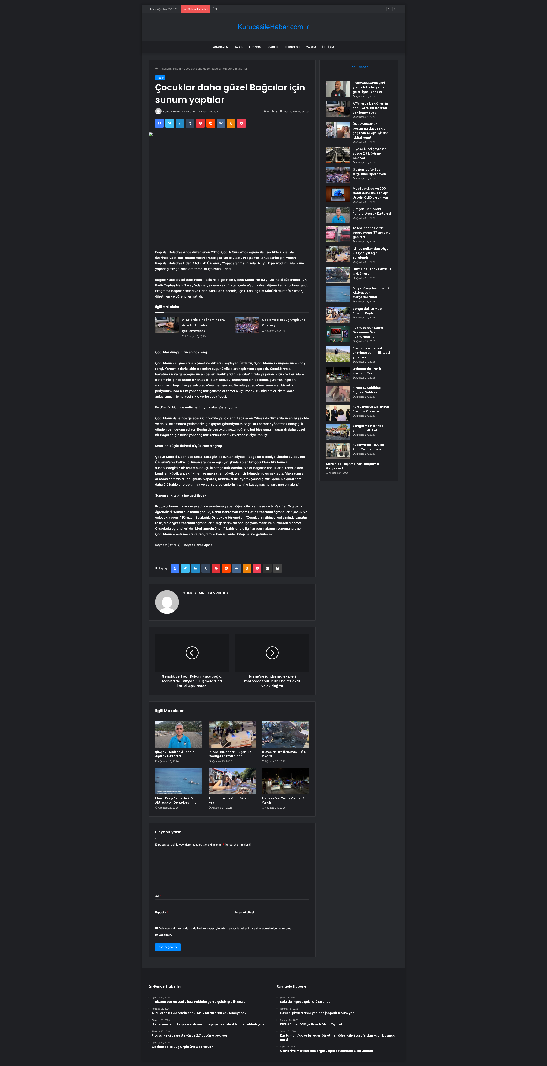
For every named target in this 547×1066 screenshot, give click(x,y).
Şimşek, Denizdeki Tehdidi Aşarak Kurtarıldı (175, 754)
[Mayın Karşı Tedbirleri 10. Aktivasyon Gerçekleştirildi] (178, 781)
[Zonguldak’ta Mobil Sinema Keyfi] (232, 781)
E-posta (161, 912)
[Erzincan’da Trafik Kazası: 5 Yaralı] (285, 781)
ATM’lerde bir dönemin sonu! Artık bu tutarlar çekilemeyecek (204, 325)
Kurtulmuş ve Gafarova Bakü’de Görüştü (371, 409)
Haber (238, 47)
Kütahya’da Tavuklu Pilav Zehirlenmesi (368, 447)
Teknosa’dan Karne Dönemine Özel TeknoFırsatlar (368, 332)
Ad (158, 896)
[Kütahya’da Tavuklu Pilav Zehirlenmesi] (338, 451)
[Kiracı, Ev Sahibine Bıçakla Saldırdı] (338, 394)
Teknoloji (292, 47)
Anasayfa (220, 47)
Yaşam (311, 47)
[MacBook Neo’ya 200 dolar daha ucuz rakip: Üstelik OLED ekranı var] (338, 194)
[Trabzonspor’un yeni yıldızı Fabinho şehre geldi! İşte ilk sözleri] (338, 89)
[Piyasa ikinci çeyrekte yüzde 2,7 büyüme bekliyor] (338, 155)
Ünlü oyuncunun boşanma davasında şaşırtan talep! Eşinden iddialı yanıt (260, 9)
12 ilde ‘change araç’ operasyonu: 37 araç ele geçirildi (372, 232)
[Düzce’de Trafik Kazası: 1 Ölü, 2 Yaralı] (285, 734)
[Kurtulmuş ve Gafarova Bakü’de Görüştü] (338, 413)
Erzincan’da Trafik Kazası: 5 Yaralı (283, 800)
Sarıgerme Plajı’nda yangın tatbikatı (368, 428)
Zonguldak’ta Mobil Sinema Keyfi (230, 800)
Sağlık (273, 47)
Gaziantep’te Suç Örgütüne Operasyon (369, 171)
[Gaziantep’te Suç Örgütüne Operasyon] (247, 325)
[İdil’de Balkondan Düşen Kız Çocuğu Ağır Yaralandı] (232, 734)
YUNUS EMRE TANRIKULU (179, 111)
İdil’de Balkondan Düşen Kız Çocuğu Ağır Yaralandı (230, 754)
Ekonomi (255, 47)
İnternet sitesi (244, 912)
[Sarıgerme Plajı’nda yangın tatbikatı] (338, 432)
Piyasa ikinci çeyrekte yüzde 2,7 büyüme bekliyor (370, 153)
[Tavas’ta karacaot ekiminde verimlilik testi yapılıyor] (338, 354)
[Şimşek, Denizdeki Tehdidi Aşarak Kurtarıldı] (178, 734)
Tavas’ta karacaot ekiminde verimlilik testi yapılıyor (371, 352)
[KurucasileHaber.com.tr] (273, 27)
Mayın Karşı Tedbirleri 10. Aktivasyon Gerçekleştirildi (176, 800)
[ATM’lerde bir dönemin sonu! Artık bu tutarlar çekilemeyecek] (167, 325)
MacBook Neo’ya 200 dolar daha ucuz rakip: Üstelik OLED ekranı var (370, 193)
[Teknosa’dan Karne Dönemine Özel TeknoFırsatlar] (338, 334)
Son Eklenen (359, 67)
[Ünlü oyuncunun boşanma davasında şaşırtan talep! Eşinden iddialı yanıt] (338, 130)
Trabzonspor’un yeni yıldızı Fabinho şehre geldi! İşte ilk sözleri (369, 87)
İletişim (328, 47)
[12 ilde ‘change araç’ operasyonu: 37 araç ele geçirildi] (338, 234)
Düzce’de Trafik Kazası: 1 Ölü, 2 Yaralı (284, 754)
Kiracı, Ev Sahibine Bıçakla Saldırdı (367, 390)
